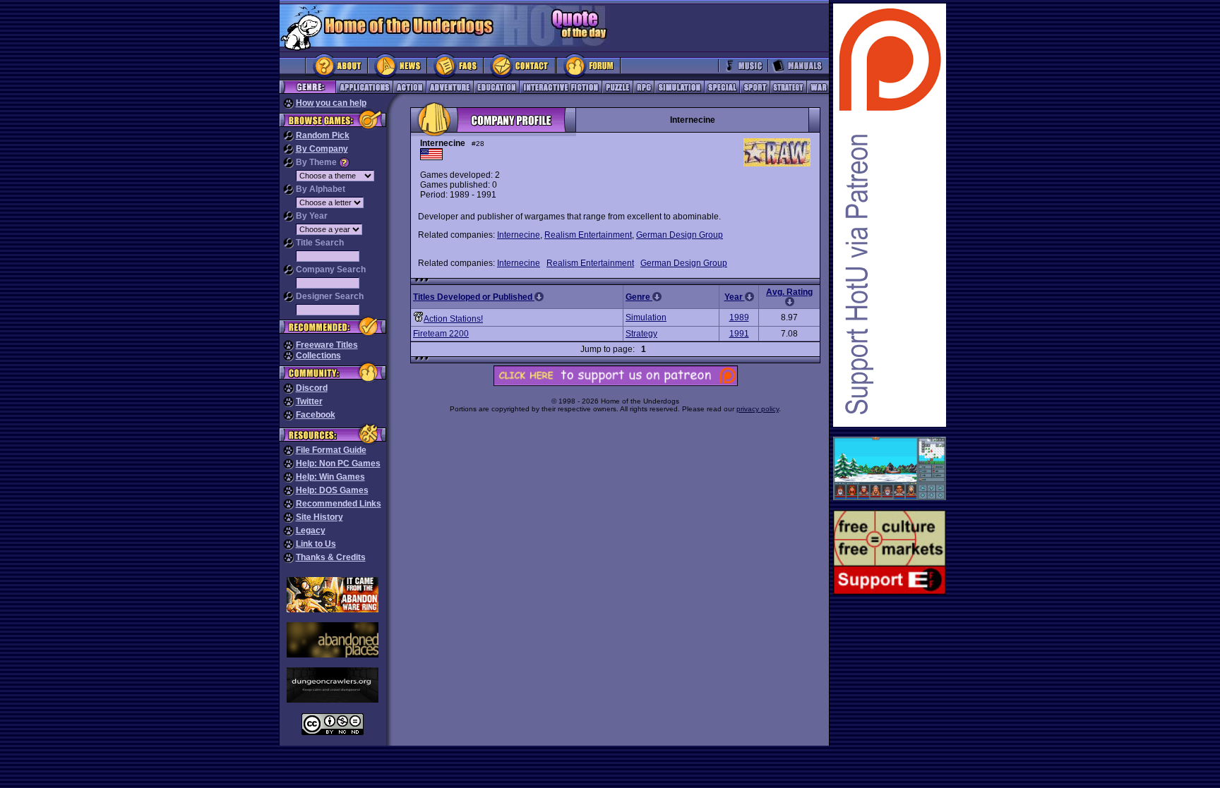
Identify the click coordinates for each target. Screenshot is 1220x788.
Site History (319, 517)
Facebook (315, 415)
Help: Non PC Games (338, 463)
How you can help (331, 103)
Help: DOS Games (332, 490)
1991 (739, 334)
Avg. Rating (789, 292)
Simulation (646, 317)
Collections (318, 355)
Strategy (641, 334)
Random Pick (322, 135)
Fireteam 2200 (441, 334)
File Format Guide (331, 450)
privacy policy (757, 409)
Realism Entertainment (588, 235)
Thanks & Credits (331, 557)
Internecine (518, 235)
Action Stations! (453, 319)
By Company (322, 149)
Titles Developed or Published (473, 297)
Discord (312, 388)
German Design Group (679, 235)
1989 (739, 317)
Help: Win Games (330, 477)
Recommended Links (338, 504)
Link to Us (316, 544)
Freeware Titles (327, 345)
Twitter (309, 401)
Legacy (310, 530)
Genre (639, 297)
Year (734, 297)
